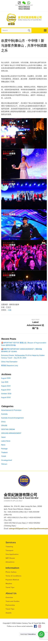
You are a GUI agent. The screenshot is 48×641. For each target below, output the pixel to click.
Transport (9, 550)
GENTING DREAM (8, 429)
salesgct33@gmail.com (18, 528)
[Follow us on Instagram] (39, 626)
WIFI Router (10, 558)
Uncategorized (6, 460)
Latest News (5, 441)
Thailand (4, 452)
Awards (9, 613)
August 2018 (5, 397)
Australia (4, 414)
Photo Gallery (11, 572)
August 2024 (5, 386)
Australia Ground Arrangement (12, 418)
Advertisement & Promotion (11, 410)
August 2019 (5, 390)
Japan (3, 437)
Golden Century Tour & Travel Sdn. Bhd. (24, 19)
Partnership (10, 605)
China (3, 422)
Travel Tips (10, 587)
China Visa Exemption (9, 362)
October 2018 (6, 393)
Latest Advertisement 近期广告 (35, 325)
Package (4, 449)
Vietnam (4, 464)
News (3, 445)
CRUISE (4, 425)
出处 (9, 310)
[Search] (29, 30)
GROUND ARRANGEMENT (11, 433)
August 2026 (5, 378)
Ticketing (9, 546)
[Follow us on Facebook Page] (35, 626)
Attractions (10, 562)
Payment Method (12, 580)
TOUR (3, 456)
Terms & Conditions (13, 576)
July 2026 (4, 382)
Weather (9, 583)
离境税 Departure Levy (9, 365)
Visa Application (12, 554)
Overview (9, 597)
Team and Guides (12, 601)
